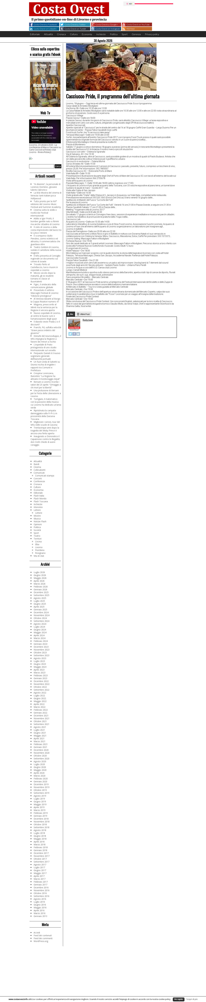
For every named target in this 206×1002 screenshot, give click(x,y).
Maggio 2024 (40, 632)
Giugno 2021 (40, 732)
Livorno (39, 547)
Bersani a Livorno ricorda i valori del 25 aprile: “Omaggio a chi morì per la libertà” (46, 384)
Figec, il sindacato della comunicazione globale (43, 286)
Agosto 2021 (40, 727)
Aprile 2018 (39, 841)
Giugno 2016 (40, 904)
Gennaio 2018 (40, 850)
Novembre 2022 (41, 684)
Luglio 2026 (39, 572)
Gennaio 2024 (40, 643)
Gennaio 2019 (40, 815)
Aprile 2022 (39, 704)
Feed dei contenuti (43, 935)
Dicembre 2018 (41, 818)
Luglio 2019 (39, 798)
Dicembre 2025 (41, 592)
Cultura (74, 34)
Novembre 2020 (41, 752)
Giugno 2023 (40, 664)
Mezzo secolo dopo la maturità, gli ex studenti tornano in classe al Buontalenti (43, 277)
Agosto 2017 (40, 864)
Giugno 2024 (40, 629)
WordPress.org (41, 941)
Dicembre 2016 (41, 887)
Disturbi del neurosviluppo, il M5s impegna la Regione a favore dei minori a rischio (46, 339)
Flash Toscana (41, 501)
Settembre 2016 (41, 896)
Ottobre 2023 (40, 652)
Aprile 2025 (39, 606)
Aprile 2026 (39, 580)
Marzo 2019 (39, 810)
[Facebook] (74, 334)
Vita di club (39, 555)
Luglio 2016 (39, 901)
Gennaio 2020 (40, 781)
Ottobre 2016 (40, 893)
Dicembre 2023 (41, 646)
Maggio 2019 (40, 804)
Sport (125, 34)
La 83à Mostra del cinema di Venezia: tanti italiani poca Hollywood (46, 195)
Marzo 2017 (39, 878)
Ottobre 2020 (40, 755)
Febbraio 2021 (41, 744)
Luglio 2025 (39, 600)
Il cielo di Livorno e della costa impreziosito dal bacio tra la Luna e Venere (46, 230)
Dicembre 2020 (41, 749)
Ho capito (178, 999)
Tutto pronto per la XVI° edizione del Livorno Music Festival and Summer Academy (46, 204)
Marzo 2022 (39, 707)
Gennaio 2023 (40, 678)
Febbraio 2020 (41, 778)
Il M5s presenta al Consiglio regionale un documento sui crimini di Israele (45, 258)
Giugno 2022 (40, 698)
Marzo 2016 (39, 913)
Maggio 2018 (40, 838)
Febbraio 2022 (41, 709)
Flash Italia (39, 495)
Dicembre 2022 (41, 681)
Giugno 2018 (40, 835)
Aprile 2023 (39, 669)
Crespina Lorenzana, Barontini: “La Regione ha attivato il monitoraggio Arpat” (45, 376)
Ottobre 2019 (40, 790)
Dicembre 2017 (41, 853)
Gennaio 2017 (40, 884)
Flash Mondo (40, 498)
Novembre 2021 (41, 718)
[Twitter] (70, 334)
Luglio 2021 (39, 729)
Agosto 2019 (40, 795)
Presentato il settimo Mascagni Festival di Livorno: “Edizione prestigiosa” (45, 293)
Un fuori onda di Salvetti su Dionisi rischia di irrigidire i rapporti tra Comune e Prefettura (45, 366)
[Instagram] (78, 334)
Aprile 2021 (39, 738)
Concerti (38, 478)
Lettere (37, 510)
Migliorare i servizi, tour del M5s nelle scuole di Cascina (45, 423)
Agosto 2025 (40, 598)
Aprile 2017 (39, 876)
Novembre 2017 (41, 856)
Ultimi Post (85, 314)
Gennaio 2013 (40, 916)
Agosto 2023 (40, 658)
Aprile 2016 (39, 910)
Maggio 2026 (40, 578)
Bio (71, 314)
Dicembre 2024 (41, 612)
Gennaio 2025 (40, 609)
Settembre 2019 (41, 792)
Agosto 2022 (40, 692)
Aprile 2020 (39, 772)
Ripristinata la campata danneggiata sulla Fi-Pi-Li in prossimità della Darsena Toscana (44, 414)
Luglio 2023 (39, 661)
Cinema (37, 467)
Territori (37, 538)
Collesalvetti (39, 469)
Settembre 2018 (41, 827)
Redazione (88, 320)
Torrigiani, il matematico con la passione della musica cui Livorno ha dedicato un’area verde (46, 403)
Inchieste (101, 34)
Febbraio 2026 (41, 586)
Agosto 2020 (40, 761)
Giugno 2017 (40, 870)
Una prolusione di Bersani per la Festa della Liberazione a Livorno (46, 393)
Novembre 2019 (41, 787)
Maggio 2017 (40, 873)
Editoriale (35, 34)
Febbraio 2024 (41, 641)
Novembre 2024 (41, 615)
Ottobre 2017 (40, 858)
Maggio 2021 (40, 735)
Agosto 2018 (40, 830)
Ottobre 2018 (40, 824)
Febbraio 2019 (41, 813)
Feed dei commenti (43, 938)
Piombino (39, 550)
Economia (87, 34)
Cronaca (61, 34)
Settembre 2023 (41, 655)
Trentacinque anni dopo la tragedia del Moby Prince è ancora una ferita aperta (45, 430)
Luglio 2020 (39, 764)
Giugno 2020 (40, 767)
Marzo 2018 (39, 844)
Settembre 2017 (41, 861)
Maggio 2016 (40, 907)
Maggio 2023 (40, 666)
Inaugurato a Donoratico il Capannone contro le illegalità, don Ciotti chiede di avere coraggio (45, 440)
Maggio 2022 (40, 701)
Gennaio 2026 (40, 589)
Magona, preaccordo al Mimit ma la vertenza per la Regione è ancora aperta (44, 307)
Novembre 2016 (41, 890)
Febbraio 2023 (41, 675)
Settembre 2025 (41, 595)
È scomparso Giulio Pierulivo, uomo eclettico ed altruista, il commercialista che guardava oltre (45, 240)
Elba (37, 544)
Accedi (37, 932)
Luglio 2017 (39, 867)
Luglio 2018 (39, 833)
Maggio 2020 (40, 770)
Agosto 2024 (40, 623)
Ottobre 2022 (40, 686)
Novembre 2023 (41, 649)
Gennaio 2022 (40, 712)
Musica (37, 518)
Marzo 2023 (39, 672)
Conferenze (39, 481)
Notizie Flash (40, 521)
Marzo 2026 (39, 583)
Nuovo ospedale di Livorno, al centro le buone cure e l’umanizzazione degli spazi (46, 316)
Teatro (37, 535)
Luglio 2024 (39, 626)
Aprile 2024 (39, 635)
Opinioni (38, 524)
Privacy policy (152, 34)
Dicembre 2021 (41, 715)
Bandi (36, 464)
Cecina (38, 541)
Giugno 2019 (40, 801)
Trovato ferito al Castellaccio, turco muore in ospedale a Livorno (44, 267)
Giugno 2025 (40, 603)
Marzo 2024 (39, 638)
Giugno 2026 (40, 575)
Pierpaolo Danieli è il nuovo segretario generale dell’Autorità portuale (45, 356)
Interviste (38, 507)
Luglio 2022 (39, 695)
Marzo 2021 (39, 741)
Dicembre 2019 (41, 784)
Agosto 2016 (40, 898)
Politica (113, 34)
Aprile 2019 (39, 807)
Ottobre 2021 (40, 721)
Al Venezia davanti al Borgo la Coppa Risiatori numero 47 (45, 300)
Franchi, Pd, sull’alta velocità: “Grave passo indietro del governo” (46, 330)
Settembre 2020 (41, 758)
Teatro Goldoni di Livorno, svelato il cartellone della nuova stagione (46, 250)
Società (37, 530)
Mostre (37, 515)
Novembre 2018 (41, 821)
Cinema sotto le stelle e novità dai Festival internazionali (44, 212)
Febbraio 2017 (41, 881)
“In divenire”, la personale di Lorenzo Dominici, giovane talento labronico (45, 187)
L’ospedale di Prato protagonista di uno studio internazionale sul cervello (43, 347)
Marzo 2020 (39, 775)
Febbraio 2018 (41, 847)
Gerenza (136, 34)
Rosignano (40, 553)
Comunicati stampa (44, 475)
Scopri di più (192, 999)
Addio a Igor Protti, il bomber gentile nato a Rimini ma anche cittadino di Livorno (45, 221)
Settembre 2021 (41, 724)
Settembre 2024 (41, 621)
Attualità (48, 34)
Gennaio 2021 (40, 747)
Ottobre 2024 (40, 618)
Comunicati (39, 472)
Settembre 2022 (41, 689)
